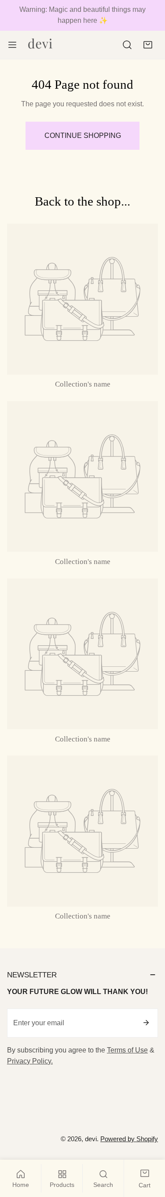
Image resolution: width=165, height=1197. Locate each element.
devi (91, 1139)
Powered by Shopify (129, 1139)
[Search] (127, 45)
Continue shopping (82, 135)
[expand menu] (12, 44)
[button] (147, 45)
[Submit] (146, 1023)
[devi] (40, 45)
